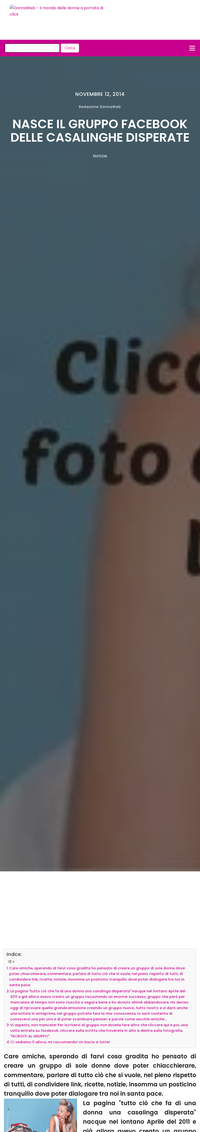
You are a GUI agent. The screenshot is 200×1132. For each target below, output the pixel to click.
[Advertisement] (90, 912)
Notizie (100, 156)
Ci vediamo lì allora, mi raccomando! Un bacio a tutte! (60, 1042)
